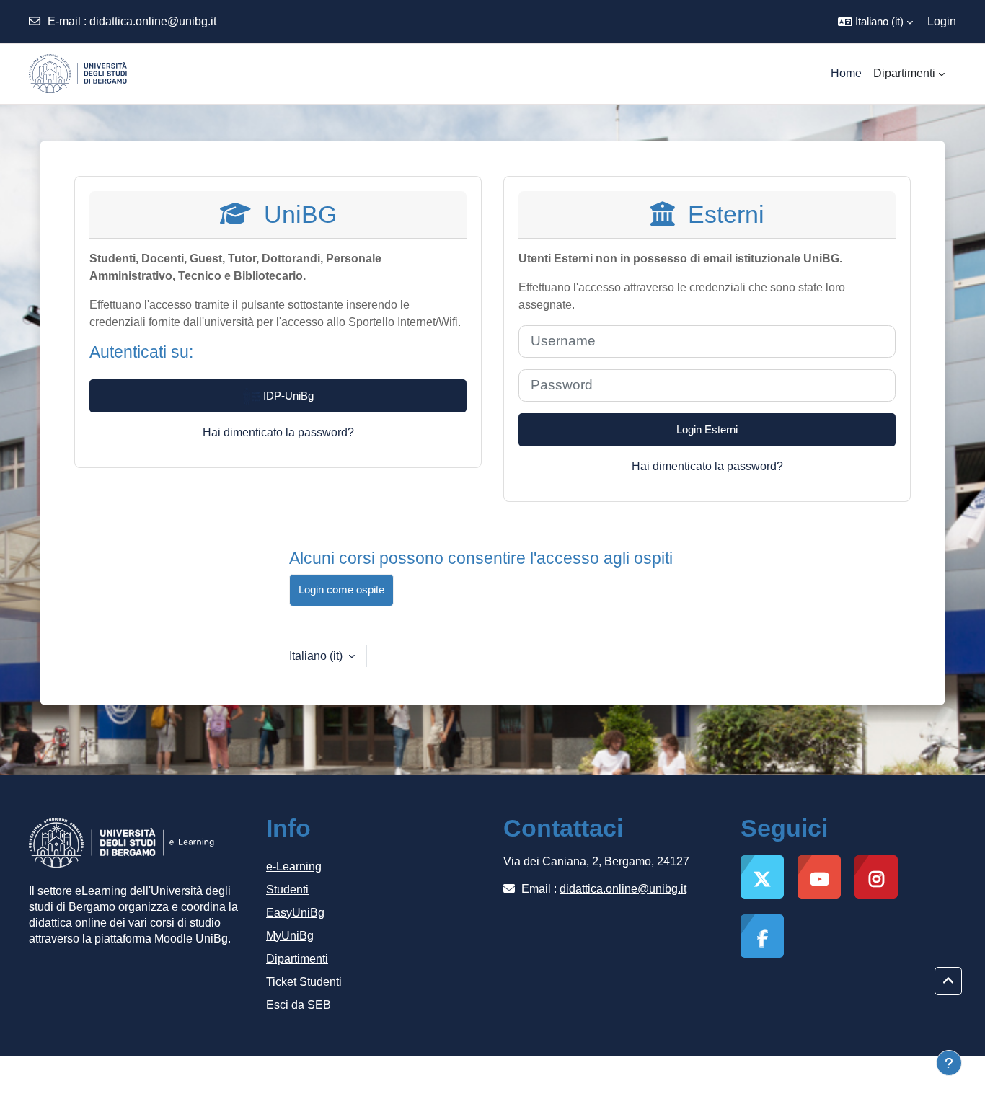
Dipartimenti (297, 959)
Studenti (287, 889)
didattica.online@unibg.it (152, 21)
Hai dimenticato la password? (278, 432)
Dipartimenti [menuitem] (904, 73)
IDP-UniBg (287, 395)
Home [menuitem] (846, 73)
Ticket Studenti (304, 982)
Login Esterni (707, 429)
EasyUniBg (295, 912)
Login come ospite (341, 589)
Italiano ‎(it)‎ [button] (317, 656)
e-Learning (294, 866)
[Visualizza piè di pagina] (949, 1063)
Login (941, 21)
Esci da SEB (298, 1005)
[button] (875, 21)
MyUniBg (290, 936)
